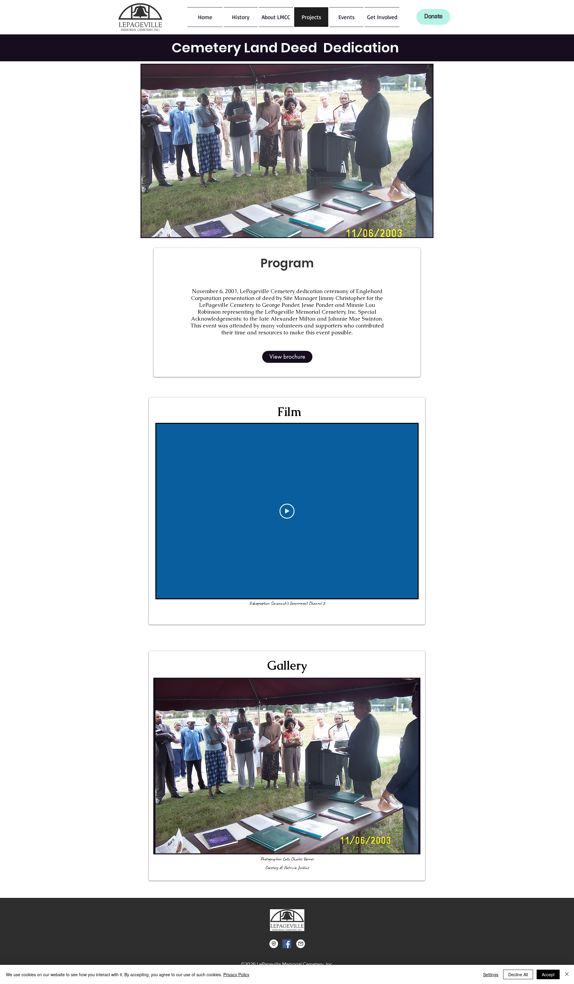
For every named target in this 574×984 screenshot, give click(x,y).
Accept (548, 974)
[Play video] (287, 511)
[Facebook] (287, 943)
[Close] (566, 974)
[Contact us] (300, 943)
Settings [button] (490, 974)
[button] (240, 17)
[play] (405, 848)
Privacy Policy (236, 974)
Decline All (518, 974)
